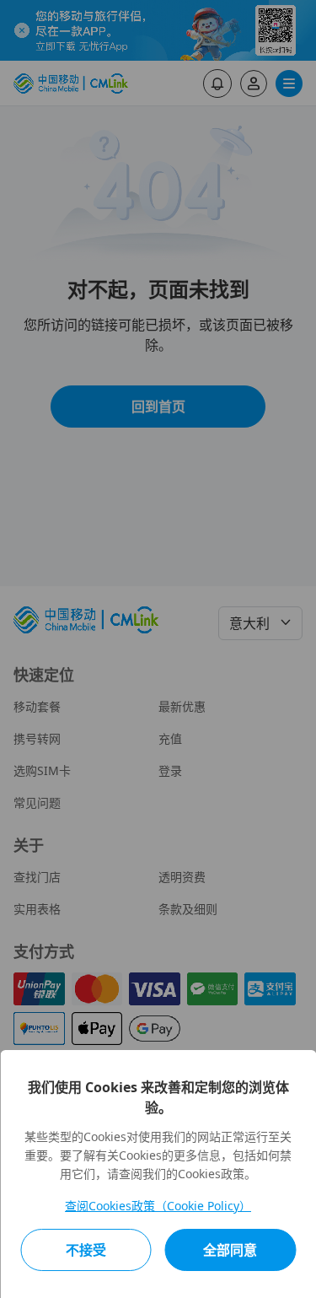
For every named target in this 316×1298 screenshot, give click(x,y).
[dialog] (158, 1174)
